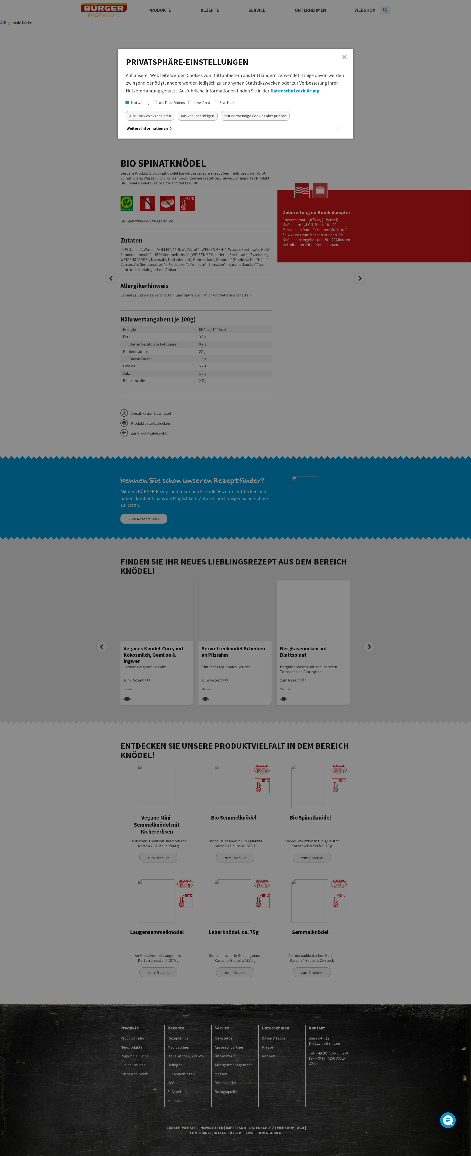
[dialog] (235, 94)
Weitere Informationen (148, 128)
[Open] (448, 1120)
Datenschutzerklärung (294, 91)
